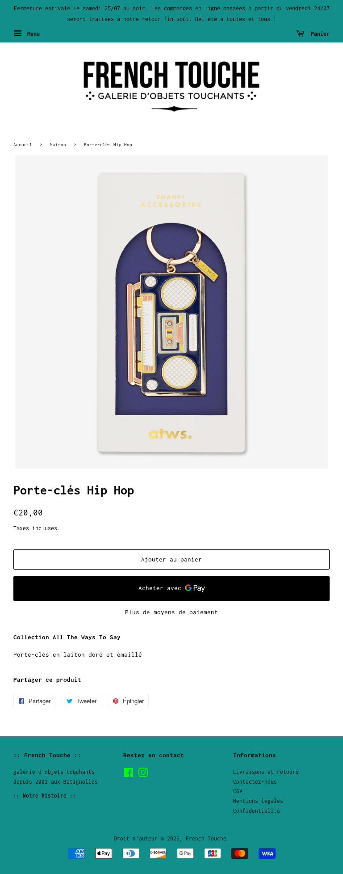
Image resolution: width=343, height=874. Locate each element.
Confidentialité (256, 811)
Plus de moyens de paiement (171, 612)
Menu (32, 33)
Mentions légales (258, 801)
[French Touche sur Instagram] (143, 774)
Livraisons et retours (266, 772)
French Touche (206, 838)
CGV (238, 791)
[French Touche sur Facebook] (128, 774)
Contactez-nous (255, 782)
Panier (319, 33)
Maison (58, 144)
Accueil (22, 144)
